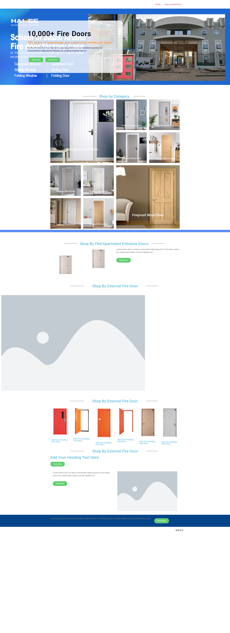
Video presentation (172, 4)
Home (158, 4)
